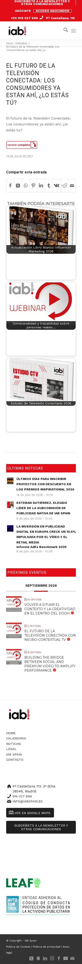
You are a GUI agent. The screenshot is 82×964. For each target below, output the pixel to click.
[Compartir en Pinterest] (33, 185)
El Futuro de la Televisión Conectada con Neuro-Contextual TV (50, 635)
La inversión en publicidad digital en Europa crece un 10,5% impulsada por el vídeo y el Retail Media (46, 537)
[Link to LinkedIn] (45, 958)
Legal (11, 749)
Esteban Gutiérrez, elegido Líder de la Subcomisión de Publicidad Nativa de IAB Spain (43, 508)
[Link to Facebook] (58, 958)
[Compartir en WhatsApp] (26, 185)
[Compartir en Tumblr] (49, 185)
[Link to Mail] (72, 958)
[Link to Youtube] (65, 958)
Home (10, 733)
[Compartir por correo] (72, 185)
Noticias (13, 744)
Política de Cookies (18, 946)
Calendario (16, 738)
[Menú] (73, 30)
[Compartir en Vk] (56, 185)
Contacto (14, 759)
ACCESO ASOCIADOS (52, 11)
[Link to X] (31, 958)
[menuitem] (42, 2)
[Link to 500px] (38, 958)
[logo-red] (18, 31)
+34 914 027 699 (24, 18)
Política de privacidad (46, 946)
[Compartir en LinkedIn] (41, 185)
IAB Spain (14, 754)
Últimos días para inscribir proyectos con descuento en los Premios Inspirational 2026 (45, 484)
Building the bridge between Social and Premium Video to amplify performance (49, 664)
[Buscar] (63, 31)
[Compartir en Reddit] (64, 185)
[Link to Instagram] (52, 958)
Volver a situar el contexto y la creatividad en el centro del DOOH (49, 609)
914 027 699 (22, 796)
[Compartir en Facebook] (10, 185)
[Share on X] (18, 185)
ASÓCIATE (23, 11)
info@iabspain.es (28, 801)
